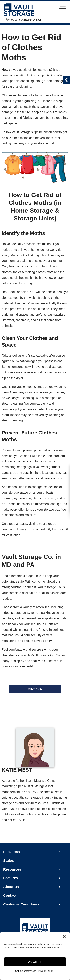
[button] (64, 936)
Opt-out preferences (25, 971)
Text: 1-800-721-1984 (25, 20)
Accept (35, 961)
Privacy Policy (45, 971)
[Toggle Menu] (63, 9)
